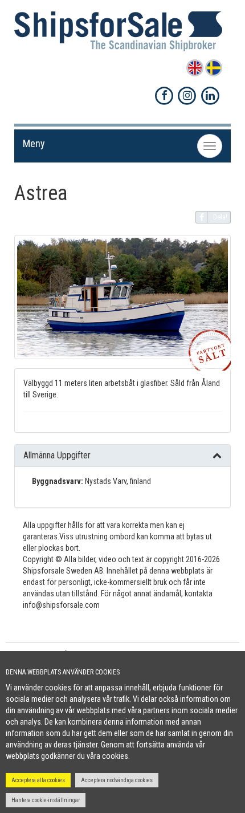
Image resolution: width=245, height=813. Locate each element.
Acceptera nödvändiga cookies (117, 780)
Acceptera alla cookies (38, 780)
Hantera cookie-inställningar (45, 800)
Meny (34, 143)
